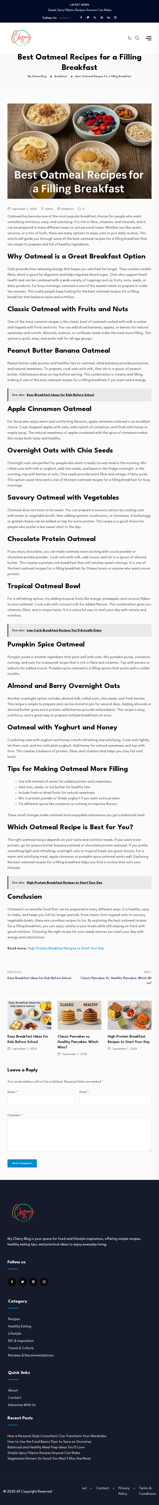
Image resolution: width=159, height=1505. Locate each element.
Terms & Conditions (147, 1491)
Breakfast (67, 209)
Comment (15, 1115)
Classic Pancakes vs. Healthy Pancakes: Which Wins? (27, 1042)
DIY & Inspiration (21, 1341)
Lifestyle (14, 1333)
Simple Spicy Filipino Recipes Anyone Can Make (43, 1453)
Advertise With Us (22, 1405)
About (13, 1390)
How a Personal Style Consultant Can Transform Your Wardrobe (56, 1436)
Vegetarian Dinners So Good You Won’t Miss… (79, 10)
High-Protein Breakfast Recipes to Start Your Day (66, 948)
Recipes (14, 1319)
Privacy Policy (124, 1491)
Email (84, 1092)
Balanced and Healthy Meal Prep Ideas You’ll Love (45, 1447)
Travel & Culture (21, 1348)
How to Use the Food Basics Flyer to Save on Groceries (49, 1442)
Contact (14, 1398)
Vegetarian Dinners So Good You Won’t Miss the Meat (49, 1458)
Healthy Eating (19, 1326)
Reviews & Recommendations (31, 1355)
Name (12, 1092)
